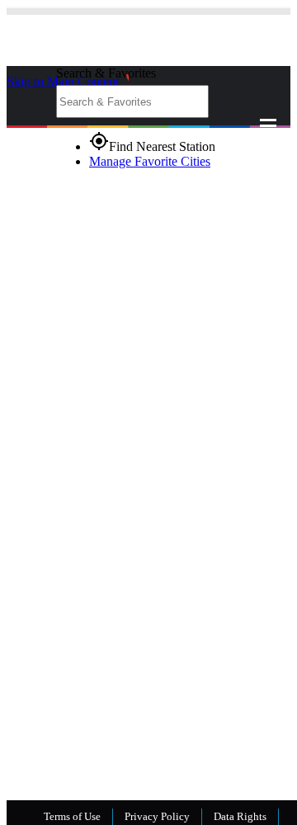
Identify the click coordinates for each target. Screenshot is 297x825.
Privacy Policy (157, 816)
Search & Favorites (106, 73)
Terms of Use (72, 816)
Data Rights (240, 816)
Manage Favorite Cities (149, 161)
